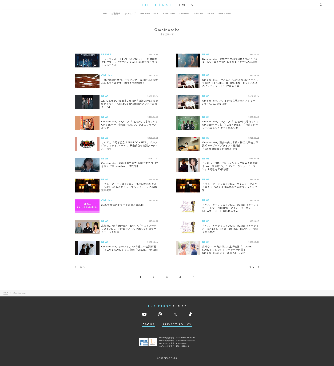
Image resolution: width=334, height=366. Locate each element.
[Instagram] (160, 314)
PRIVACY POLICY (177, 324)
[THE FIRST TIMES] (167, 4)
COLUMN (185, 13)
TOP (105, 13)
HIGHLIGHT (169, 13)
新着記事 (116, 13)
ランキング (130, 13)
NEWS (211, 13)
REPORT (198, 13)
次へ (251, 267)
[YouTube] (144, 314)
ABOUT (148, 324)
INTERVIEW (224, 13)
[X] (175, 314)
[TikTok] (190, 314)
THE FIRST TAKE (149, 13)
